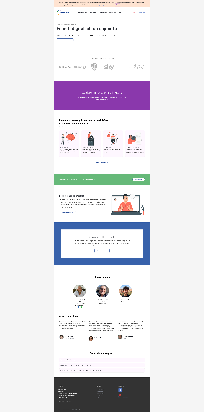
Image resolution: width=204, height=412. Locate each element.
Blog (120, 12)
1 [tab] (102, 75)
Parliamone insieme (102, 251)
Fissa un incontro (142, 12)
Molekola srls (82, 409)
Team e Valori (103, 12)
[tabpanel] (65, 68)
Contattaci (112, 12)
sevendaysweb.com (67, 409)
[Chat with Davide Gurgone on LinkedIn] (79, 307)
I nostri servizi (82, 12)
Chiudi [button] (117, 5)
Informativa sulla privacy (64, 401)
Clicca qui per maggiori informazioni (103, 5)
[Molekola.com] (62, 12)
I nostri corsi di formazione (67, 212)
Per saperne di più (138, 179)
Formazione (93, 12)
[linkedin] (120, 390)
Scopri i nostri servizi (65, 40)
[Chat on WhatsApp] (81, 307)
